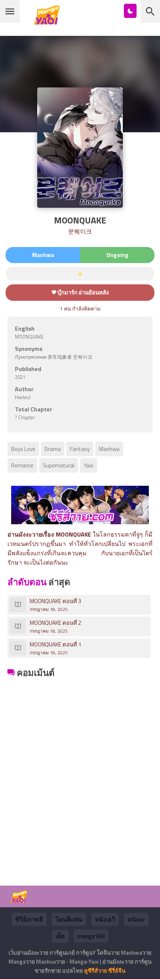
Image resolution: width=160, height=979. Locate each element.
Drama (53, 449)
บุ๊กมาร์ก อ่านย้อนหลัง (82, 292)
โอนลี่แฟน (68, 919)
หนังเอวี (105, 919)
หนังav (136, 919)
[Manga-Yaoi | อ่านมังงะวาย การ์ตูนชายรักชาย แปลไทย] (48, 22)
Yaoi (88, 465)
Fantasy (80, 449)
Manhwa (109, 449)
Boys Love (23, 449)
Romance (22, 465)
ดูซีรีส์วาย (95, 970)
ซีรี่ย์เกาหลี (29, 919)
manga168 (91, 936)
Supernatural (58, 465)
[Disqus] (80, 773)
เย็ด (60, 936)
